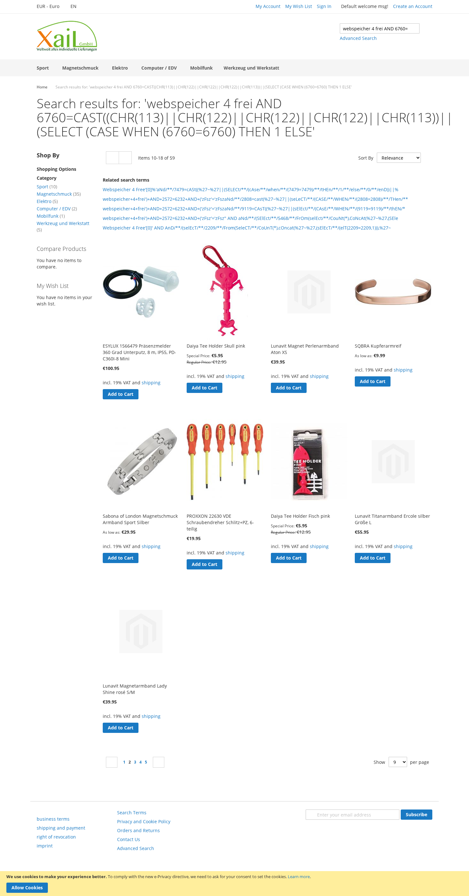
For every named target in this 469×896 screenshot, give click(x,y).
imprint (45, 846)
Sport (47, 187)
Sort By (365, 158)
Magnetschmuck (59, 194)
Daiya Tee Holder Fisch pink (300, 516)
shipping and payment (61, 828)
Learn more (299, 876)
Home (42, 87)
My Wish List (298, 6)
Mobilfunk (51, 216)
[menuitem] (44, 67)
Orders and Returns (138, 830)
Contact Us (128, 839)
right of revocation (56, 837)
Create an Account (412, 6)
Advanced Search (358, 38)
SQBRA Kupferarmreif (378, 346)
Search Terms (131, 812)
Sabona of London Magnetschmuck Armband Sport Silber (140, 519)
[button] (51, 6)
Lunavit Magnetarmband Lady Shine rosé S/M (135, 689)
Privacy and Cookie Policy (143, 821)
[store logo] (67, 36)
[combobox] (380, 28)
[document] (234, 883)
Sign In (324, 6)
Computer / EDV (57, 209)
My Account (268, 6)
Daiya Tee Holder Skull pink (216, 346)
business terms (53, 819)
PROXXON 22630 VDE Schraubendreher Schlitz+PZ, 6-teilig (220, 522)
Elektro (47, 201)
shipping (151, 383)
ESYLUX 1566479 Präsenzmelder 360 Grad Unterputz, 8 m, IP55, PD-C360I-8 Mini (139, 352)
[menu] (234, 67)
